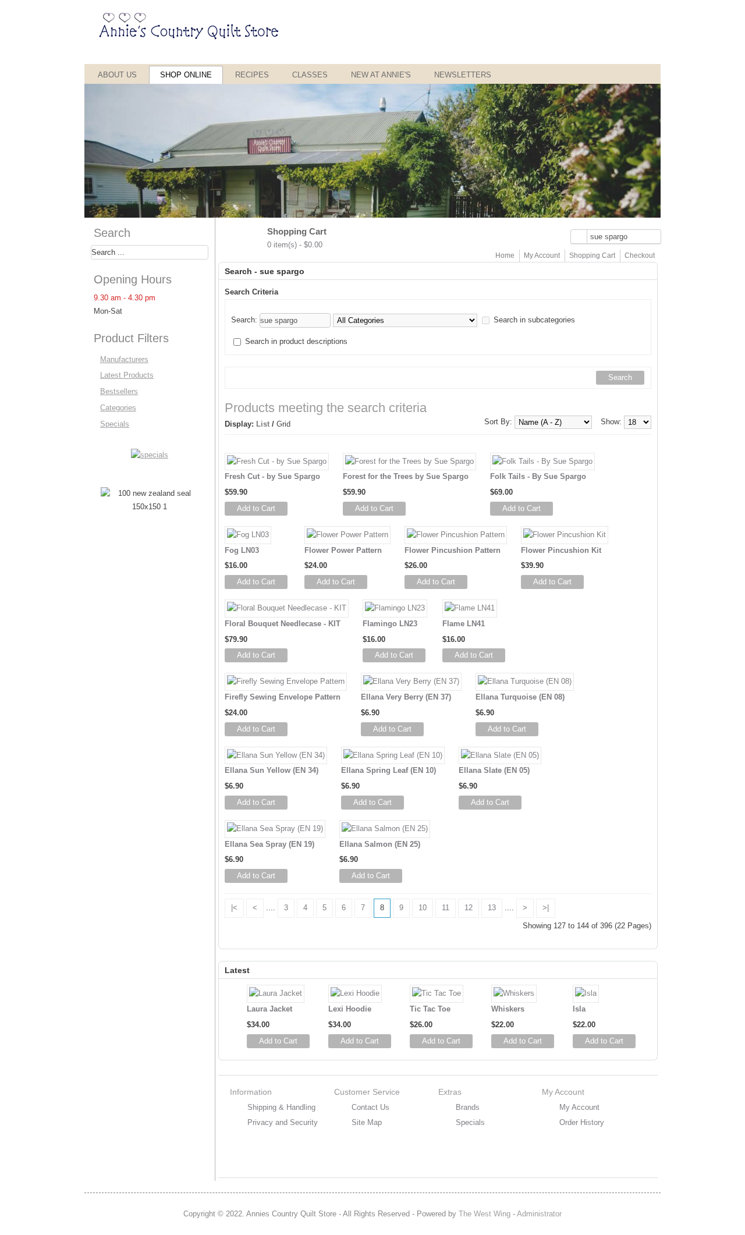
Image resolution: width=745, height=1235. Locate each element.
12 (468, 907)
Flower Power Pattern (343, 550)
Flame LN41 (463, 623)
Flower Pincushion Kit (561, 550)
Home (505, 255)
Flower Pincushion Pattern (453, 550)
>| (545, 907)
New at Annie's (381, 74)
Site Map (367, 1122)
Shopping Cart (592, 255)
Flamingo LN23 (390, 623)
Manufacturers (124, 359)
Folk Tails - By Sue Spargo (538, 476)
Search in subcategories (534, 319)
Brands (468, 1107)
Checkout (640, 255)
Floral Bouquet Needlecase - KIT (282, 623)
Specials (114, 424)
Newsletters (462, 74)
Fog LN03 (242, 550)
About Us (117, 74)
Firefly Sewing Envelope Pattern (282, 697)
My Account (542, 255)
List (262, 424)
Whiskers (507, 1009)
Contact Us (370, 1107)
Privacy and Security (282, 1122)
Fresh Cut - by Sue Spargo (272, 476)
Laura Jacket (269, 1009)
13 (492, 907)
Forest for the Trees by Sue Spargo (406, 476)
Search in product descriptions (296, 341)
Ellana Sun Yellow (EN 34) (271, 770)
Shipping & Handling (281, 1107)
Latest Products (127, 375)
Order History (581, 1122)
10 (422, 907)
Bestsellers (119, 391)
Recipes (252, 74)
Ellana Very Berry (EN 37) (406, 697)
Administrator (539, 1213)
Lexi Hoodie (349, 1009)
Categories (118, 407)
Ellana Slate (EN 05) (494, 770)
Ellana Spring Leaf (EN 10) (388, 770)
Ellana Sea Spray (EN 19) (269, 844)
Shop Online (186, 74)
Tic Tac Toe (430, 1009)
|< (234, 907)
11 (445, 907)
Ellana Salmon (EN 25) (379, 844)
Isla (579, 1009)
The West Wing (484, 1213)
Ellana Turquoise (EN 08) (520, 697)
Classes (310, 74)
